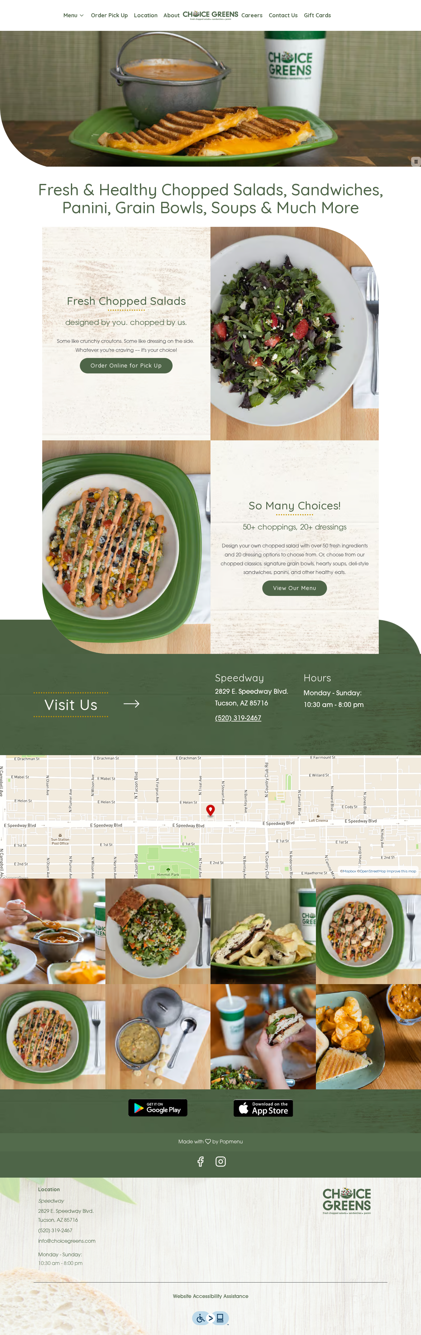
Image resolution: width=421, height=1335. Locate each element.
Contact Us (283, 15)
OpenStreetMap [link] (373, 871)
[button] (74, 15)
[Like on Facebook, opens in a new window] (200, 1164)
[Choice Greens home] (210, 15)
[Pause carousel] (416, 162)
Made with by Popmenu (124, 1143)
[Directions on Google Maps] (210, 816)
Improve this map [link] (401, 871)
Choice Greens (346, 1201)
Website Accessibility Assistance (210, 1296)
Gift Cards (317, 15)
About (172, 15)
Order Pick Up (109, 15)
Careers (252, 15)
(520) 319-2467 (55, 1231)
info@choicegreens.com (67, 1241)
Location (145, 15)
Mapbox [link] (349, 871)
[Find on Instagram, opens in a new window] (220, 1164)
